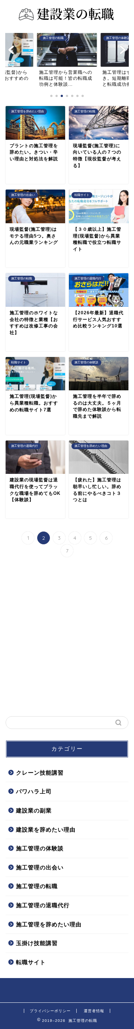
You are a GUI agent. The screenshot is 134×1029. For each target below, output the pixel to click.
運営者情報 (94, 1011)
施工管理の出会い (40, 867)
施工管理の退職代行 (43, 905)
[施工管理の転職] (67, 21)
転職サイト (31, 962)
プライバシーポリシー (50, 1011)
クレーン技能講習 (40, 772)
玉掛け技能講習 (37, 943)
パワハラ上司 (34, 791)
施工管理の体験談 (40, 848)
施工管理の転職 (37, 886)
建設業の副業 (34, 810)
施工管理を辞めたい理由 (49, 924)
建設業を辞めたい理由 (46, 829)
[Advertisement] (67, 637)
